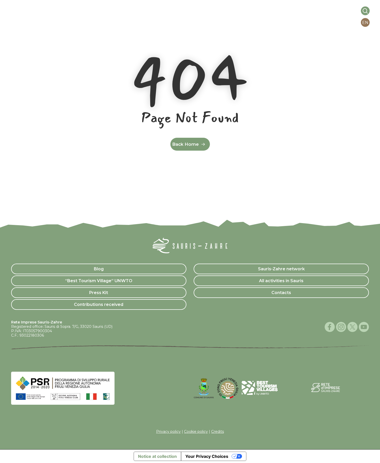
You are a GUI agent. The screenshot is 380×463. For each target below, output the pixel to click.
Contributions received (98, 304)
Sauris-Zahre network (281, 268)
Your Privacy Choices (206, 456)
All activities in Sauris (281, 280)
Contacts (281, 292)
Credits (217, 431)
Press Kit (98, 292)
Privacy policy (168, 431)
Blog (99, 268)
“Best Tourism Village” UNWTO (98, 280)
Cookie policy (196, 431)
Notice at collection (157, 456)
